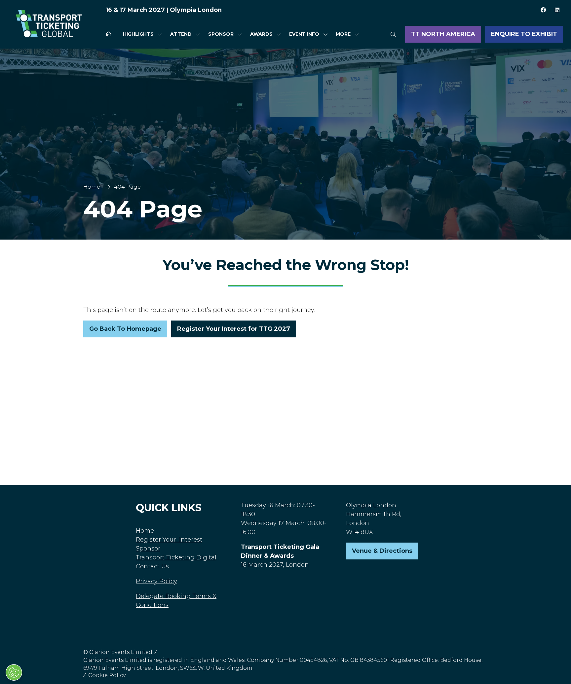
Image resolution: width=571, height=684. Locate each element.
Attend (181, 34)
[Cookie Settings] (14, 672)
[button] (345, 34)
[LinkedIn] (557, 10)
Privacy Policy (156, 581)
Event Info (304, 34)
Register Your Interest (169, 539)
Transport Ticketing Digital (176, 557)
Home (91, 187)
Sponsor (221, 34)
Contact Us (152, 566)
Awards (261, 34)
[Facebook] (543, 10)
